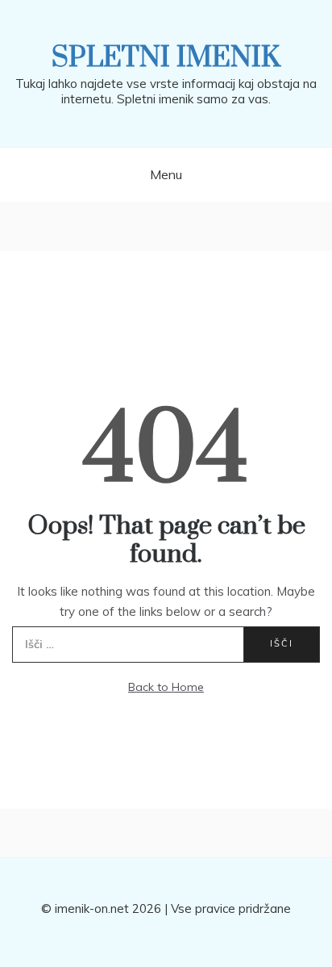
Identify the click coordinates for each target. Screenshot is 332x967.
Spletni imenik (166, 58)
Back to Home (166, 687)
